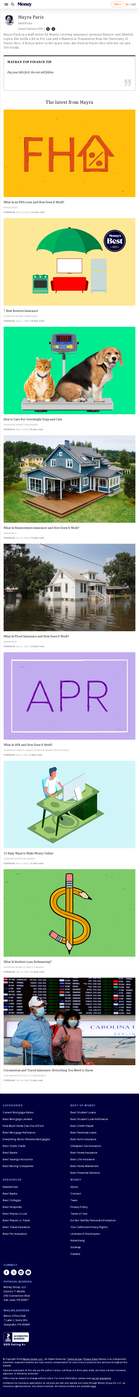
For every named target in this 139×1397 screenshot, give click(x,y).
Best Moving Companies (18, 1166)
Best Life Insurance (82, 1159)
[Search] (12, 4)
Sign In (117, 4)
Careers (75, 1254)
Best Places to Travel (16, 1220)
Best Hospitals (12, 1207)
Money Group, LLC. (33, 1359)
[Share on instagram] (21, 1272)
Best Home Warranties (84, 1166)
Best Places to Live (15, 1213)
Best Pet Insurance (15, 1234)
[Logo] (24, 4)
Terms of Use (78, 1213)
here (93, 1386)
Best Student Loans (83, 1112)
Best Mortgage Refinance (19, 1132)
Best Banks (10, 1152)
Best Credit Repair (82, 1126)
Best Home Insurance (83, 1152)
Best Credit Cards (14, 1146)
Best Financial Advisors (85, 1173)
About (74, 1187)
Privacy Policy (79, 1207)
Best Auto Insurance (83, 1139)
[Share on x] (14, 1272)
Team (73, 1200)
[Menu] (6, 4)
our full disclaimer (101, 1378)
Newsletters (10, 1187)
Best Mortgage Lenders (17, 1119)
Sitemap (75, 1247)
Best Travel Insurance (16, 1227)
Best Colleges (12, 1200)
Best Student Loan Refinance (89, 1119)
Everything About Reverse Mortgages (26, 1139)
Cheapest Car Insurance (85, 1146)
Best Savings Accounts (18, 1159)
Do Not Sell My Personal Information (93, 1220)
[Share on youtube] (28, 1272)
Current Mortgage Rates (18, 1112)
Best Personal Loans (83, 1132)
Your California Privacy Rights (89, 1227)
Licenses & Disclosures (85, 1234)
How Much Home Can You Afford (23, 1126)
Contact (75, 1193)
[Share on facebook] (6, 1272)
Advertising (77, 1240)
